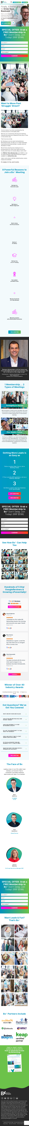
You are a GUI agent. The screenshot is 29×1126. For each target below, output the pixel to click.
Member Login (24, 2)
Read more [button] (9, 625)
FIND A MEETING (14, 332)
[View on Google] (4, 614)
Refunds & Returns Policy (21, 1123)
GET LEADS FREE (6, 23)
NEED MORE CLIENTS (17, 2)
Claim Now (15, 55)
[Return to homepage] (4, 2)
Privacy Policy (5, 1123)
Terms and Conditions (12, 1123)
